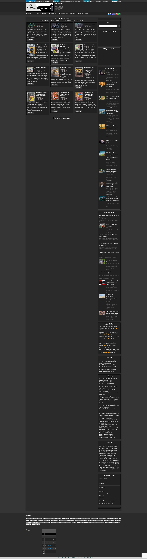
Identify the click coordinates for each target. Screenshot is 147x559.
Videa (106, 522)
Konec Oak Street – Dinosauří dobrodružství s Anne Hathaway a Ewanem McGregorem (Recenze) (112, 156)
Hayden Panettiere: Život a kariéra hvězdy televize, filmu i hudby (113, 184)
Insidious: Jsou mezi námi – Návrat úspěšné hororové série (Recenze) (112, 198)
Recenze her (117, 520)
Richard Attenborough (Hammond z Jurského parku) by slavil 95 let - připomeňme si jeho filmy (108, 453)
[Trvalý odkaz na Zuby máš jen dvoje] (31, 50)
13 (50, 542)
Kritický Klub (47, 520)
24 (43, 548)
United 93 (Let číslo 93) (110, 361)
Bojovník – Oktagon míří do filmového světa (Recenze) (112, 98)
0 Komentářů (31, 27)
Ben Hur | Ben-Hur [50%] (110, 385)
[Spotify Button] (118, 14)
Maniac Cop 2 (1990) (109, 434)
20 (51, 545)
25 (45, 548)
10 (43, 542)
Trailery (96, 522)
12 (48, 542)
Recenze (112, 520)
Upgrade (106, 457)
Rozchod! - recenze (109, 368)
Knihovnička (40, 520)
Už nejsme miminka (109, 383)
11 (45, 542)
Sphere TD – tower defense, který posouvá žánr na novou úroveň (112, 127)
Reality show (106, 520)
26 (48, 548)
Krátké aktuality (54, 520)
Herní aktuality (110, 518)
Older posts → (66, 118)
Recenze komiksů (36, 522)
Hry (45, 13)
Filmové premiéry (86, 518)
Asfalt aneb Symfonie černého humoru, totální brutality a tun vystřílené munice (109, 415)
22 (56, 545)
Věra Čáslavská (108, 418)
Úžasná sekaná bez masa (111, 412)
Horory (116, 518)
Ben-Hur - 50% (108, 381)
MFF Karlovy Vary (70, 520)
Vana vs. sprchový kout (109, 435)
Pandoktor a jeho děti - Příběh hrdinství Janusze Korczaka (42, 94)
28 (53, 548)
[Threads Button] (112, 14)
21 (53, 545)
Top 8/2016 (106, 423)
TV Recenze (102, 522)
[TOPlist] (28, 530)
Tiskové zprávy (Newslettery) (87, 522)
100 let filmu (28, 518)
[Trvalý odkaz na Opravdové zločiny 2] (55, 72)
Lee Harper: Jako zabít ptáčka (111, 421)
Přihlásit (101, 478)
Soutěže (69, 522)
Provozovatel (73, 13)
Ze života (33, 524)
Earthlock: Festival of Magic (110, 424)
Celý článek (31, 39)
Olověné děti (63, 24)
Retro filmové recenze (45, 522)
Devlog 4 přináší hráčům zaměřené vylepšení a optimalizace (112, 282)
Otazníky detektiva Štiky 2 (41, 68)
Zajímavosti (111, 522)
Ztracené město (108, 363)
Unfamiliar (39, 24)
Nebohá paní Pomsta (109, 371)
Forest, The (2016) (109, 396)
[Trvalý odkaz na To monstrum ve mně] (79, 25)
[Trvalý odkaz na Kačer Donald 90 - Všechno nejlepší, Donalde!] (55, 96)
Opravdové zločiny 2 (65, 67)
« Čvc (43, 553)
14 (61, 118)
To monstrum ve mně (89, 24)
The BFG (112, 458)
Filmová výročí (65, 518)
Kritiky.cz (58, 4)
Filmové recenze (94, 518)
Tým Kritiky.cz (64, 13)
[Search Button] (120, 14)
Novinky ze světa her (92, 520)
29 (56, 548)
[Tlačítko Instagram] (114, 14)
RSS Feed (101, 483)
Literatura (53, 13)
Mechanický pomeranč (110, 369)
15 (55, 542)
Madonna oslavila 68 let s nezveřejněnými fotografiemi (112, 84)
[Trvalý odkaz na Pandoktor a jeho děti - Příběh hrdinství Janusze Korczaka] (31, 96)
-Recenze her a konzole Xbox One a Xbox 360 (69, 20)
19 (48, 545)
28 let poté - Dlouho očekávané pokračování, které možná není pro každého (107, 344)
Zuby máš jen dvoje (41, 45)
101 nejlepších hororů (37, 518)
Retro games (53, 522)
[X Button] (108, 14)
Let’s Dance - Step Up (110, 360)
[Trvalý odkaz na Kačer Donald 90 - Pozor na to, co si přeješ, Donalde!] (79, 96)
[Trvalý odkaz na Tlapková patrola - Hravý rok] (55, 48)
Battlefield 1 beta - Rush (109, 437)
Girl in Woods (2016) (110, 404)
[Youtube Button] (116, 14)
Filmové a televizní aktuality (75, 518)
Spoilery (78, 522)
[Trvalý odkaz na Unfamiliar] (31, 25)
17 (43, 545)
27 (50, 548)
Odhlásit (105, 478)
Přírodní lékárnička (89, 45)
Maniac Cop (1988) (108, 432)
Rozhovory (60, 522)
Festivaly (51, 518)
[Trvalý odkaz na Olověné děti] (55, 25)
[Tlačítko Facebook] (110, 14)
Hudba (27, 520)
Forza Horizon (107, 426)
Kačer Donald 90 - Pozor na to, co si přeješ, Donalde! (89, 94)
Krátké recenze (62, 520)
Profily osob (100, 520)
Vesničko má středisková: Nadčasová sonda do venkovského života (112, 171)
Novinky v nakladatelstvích (81, 520)
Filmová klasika (58, 518)
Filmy (29, 13)
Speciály (74, 522)
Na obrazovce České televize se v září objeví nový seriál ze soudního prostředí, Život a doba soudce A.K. (109, 462)
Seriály (37, 13)
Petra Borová (38, 25)
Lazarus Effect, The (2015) (111, 420)
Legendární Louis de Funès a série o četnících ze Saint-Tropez (112, 112)
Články (38, 524)
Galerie (104, 518)
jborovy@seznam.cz (110, 503)
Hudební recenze (33, 520)
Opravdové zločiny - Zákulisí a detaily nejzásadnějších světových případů (89, 70)
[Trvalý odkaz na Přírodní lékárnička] (79, 47)
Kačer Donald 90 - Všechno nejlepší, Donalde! (65, 94)
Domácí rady (45, 518)
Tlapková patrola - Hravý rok (65, 45)
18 (45, 545)
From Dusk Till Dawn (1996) (111, 427)
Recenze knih (28, 522)
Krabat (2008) (102, 470)
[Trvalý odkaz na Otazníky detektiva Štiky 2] (31, 69)
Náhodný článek (83, 13)
